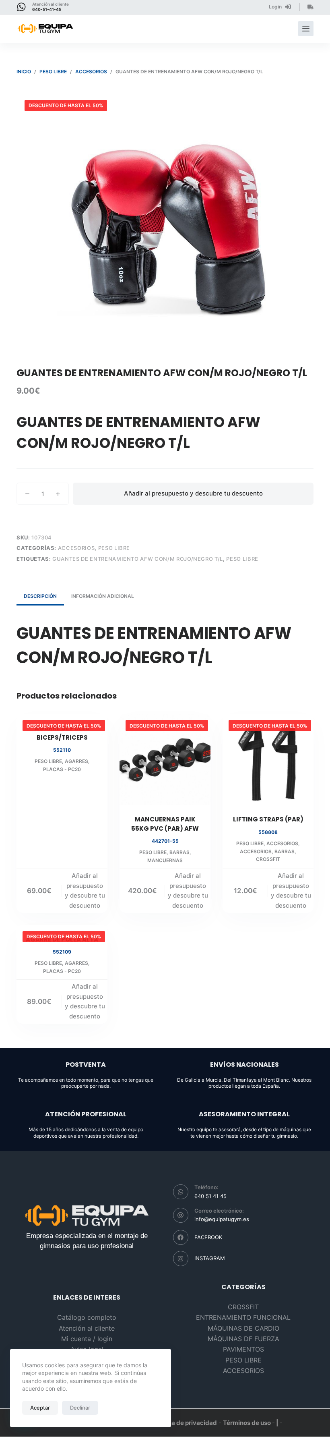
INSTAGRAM (209, 1258)
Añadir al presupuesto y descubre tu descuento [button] (85, 890)
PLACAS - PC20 (62, 769)
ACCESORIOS (76, 548)
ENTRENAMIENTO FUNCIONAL (243, 1317)
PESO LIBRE (114, 548)
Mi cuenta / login (86, 1339)
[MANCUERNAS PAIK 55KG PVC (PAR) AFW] (165, 759)
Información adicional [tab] (102, 596)
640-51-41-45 (46, 9)
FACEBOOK (208, 1237)
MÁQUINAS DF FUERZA (243, 1339)
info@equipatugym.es (221, 1219)
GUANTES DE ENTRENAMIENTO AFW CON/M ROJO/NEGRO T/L (137, 559)
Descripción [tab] (40, 596)
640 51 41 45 (210, 1196)
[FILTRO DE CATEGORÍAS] (306, 28)
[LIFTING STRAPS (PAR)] (268, 759)
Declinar (80, 1407)
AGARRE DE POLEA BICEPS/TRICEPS (62, 733)
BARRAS (179, 852)
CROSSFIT (268, 859)
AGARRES (76, 761)
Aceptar (40, 1407)
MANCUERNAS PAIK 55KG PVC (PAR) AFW (165, 824)
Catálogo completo (86, 1317)
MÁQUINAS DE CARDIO (243, 1328)
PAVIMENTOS (243, 1349)
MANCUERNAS (165, 860)
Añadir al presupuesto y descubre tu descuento (193, 493)
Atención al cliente (87, 1328)
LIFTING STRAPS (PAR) (268, 819)
